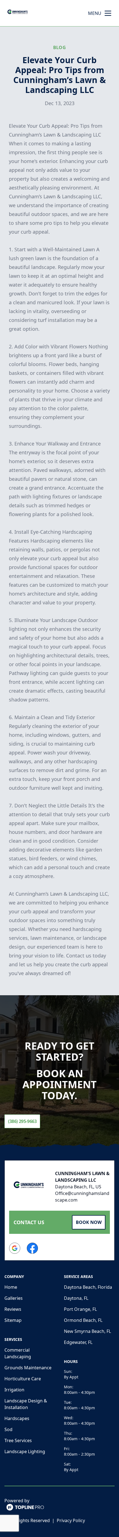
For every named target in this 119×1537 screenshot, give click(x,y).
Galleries (13, 1298)
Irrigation (14, 1390)
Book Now (89, 1222)
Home (10, 1287)
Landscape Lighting (24, 1451)
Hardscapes (16, 1418)
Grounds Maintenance (27, 1368)
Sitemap (13, 1320)
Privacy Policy (71, 1520)
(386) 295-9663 (22, 1121)
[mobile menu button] (108, 13)
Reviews (12, 1309)
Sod (8, 1429)
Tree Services (18, 1440)
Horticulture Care (22, 1379)
